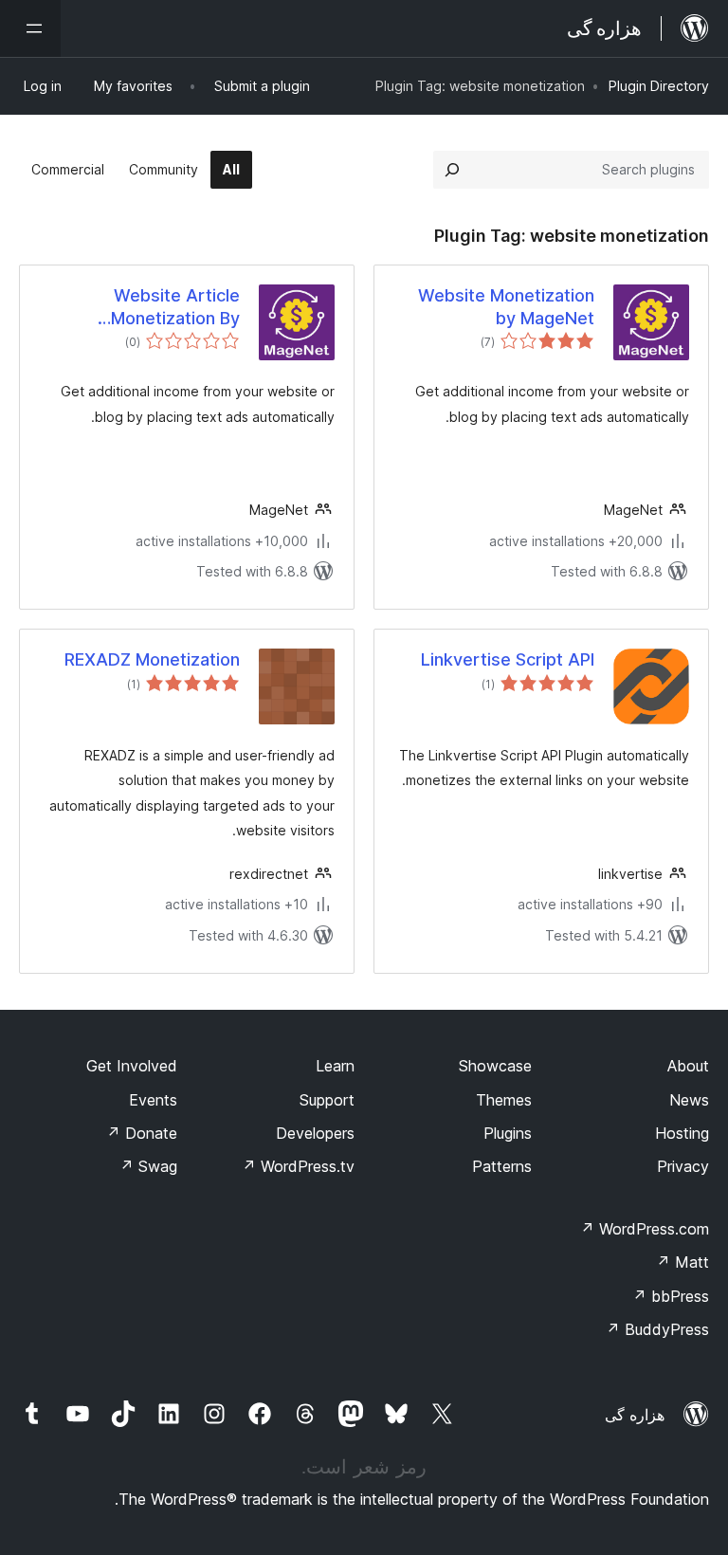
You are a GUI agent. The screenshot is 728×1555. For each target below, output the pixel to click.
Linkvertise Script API (507, 659)
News (689, 1099)
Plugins (507, 1133)
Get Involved (131, 1065)
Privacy (683, 1166)
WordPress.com (644, 1228)
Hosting (682, 1133)
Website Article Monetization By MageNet (175, 307)
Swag (148, 1166)
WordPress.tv (298, 1166)
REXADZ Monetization (152, 659)
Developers (315, 1133)
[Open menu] (30, 28)
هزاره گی (634, 1414)
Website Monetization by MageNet (506, 306)
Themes (504, 1099)
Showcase (495, 1065)
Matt (682, 1262)
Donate (141, 1133)
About (688, 1065)
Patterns (502, 1166)
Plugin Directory (659, 86)
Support (327, 1099)
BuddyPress (657, 1329)
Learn (335, 1065)
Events (153, 1099)
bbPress (670, 1296)
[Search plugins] (452, 170)
